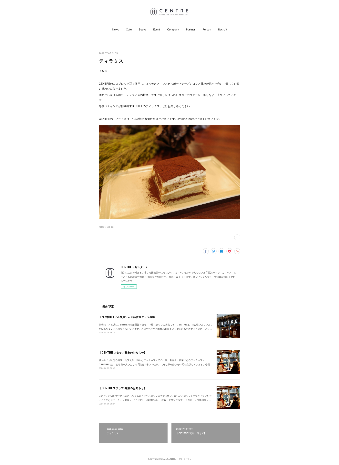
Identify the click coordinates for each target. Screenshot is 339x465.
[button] (115, 29)
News (115, 29)
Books (142, 29)
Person (206, 29)
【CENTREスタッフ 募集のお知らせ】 (123, 388)
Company (173, 29)
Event (156, 29)
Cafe (129, 29)
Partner (190, 29)
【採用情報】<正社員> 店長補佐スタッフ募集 (127, 317)
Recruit (222, 29)
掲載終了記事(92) (106, 226)
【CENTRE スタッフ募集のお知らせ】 (123, 352)
